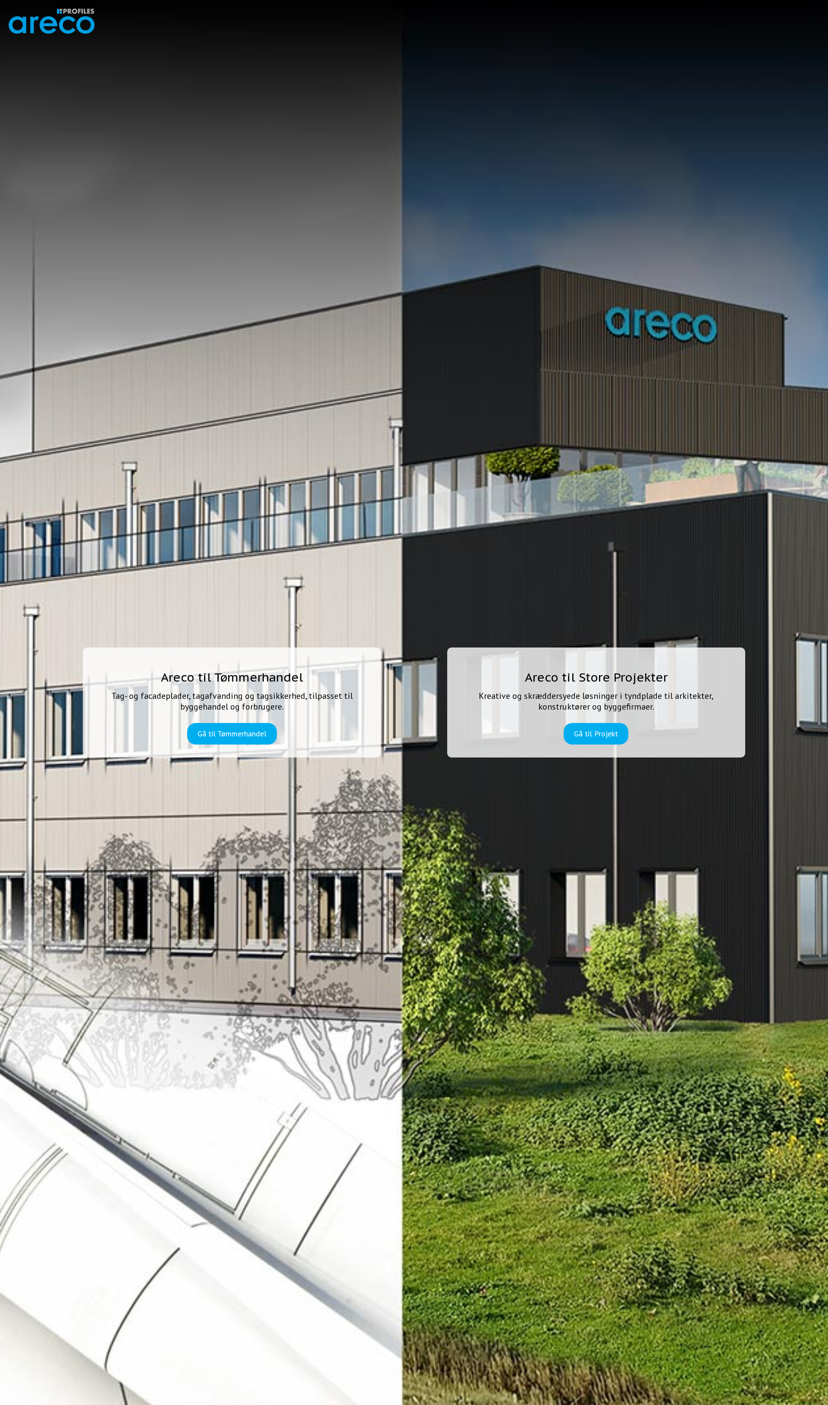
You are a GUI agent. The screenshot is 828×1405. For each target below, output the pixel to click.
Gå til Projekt (596, 734)
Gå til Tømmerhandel (232, 734)
